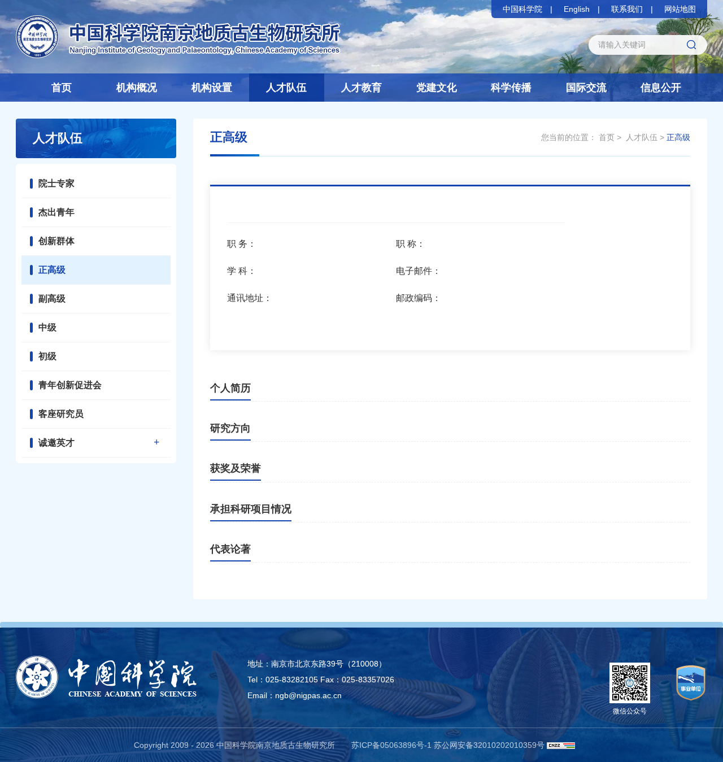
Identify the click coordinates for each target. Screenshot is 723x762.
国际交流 (586, 87)
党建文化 (436, 87)
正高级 (52, 270)
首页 (61, 87)
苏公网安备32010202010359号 (489, 745)
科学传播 (511, 87)
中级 (47, 327)
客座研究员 (61, 414)
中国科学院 (522, 9)
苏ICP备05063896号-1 (391, 745)
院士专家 (56, 183)
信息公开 (661, 87)
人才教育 (361, 87)
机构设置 (211, 87)
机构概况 (136, 87)
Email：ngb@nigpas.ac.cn (294, 695)
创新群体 (56, 241)
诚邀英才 (56, 442)
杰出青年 (56, 212)
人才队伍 (286, 87)
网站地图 (680, 9)
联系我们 (627, 9)
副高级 (52, 298)
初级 (47, 356)
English (577, 9)
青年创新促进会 (70, 385)
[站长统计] (561, 745)
